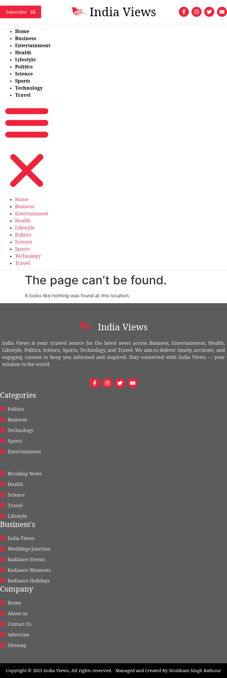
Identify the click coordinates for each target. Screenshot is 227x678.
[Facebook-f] (184, 12)
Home (22, 31)
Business (25, 38)
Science (24, 73)
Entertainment (32, 45)
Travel (23, 95)
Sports (22, 81)
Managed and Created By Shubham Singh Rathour (168, 670)
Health (23, 52)
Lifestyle (25, 59)
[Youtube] (222, 12)
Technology (29, 88)
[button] (26, 147)
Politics (24, 66)
